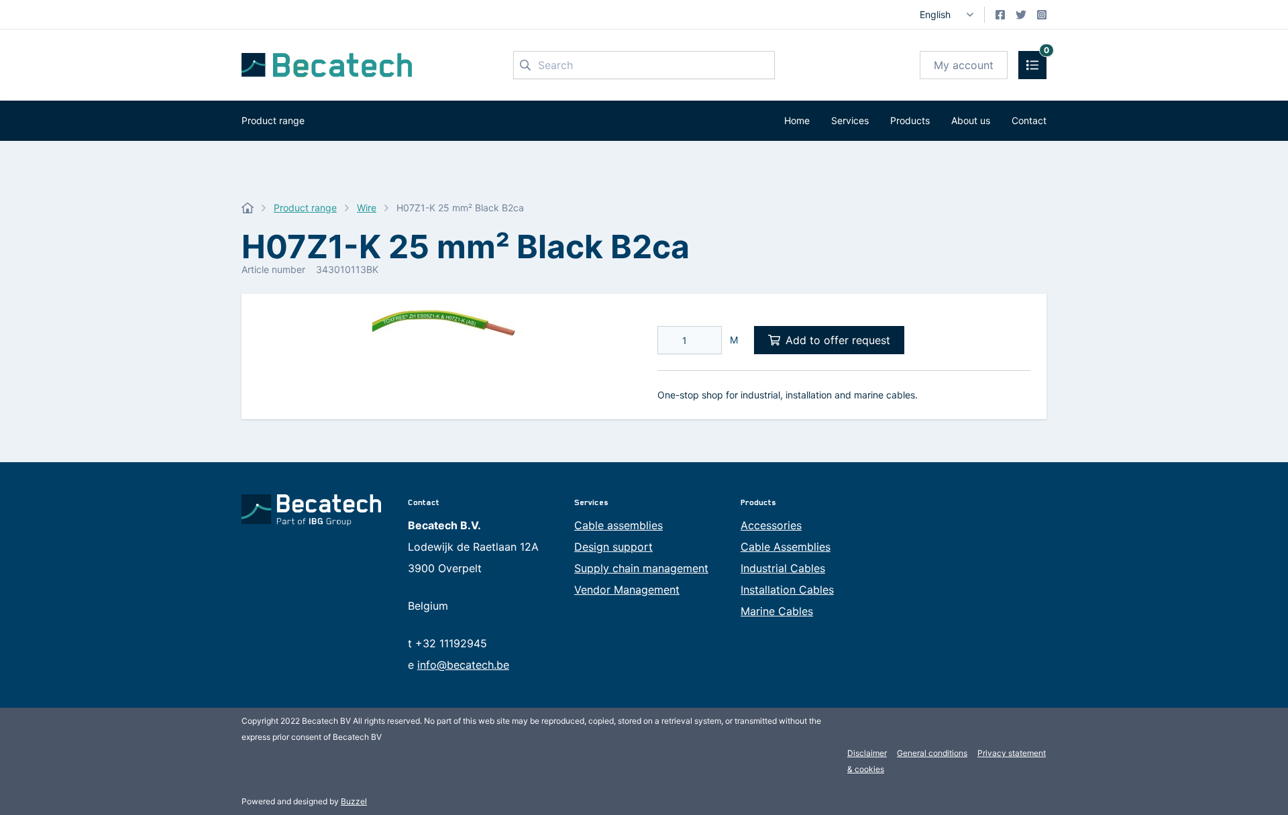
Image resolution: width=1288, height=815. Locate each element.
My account (964, 65)
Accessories (771, 525)
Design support (613, 546)
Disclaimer (867, 753)
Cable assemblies (618, 525)
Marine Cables (777, 611)
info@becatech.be (463, 664)
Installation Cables (787, 589)
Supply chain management (641, 568)
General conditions (932, 753)
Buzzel (354, 801)
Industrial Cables (783, 568)
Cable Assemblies (785, 546)
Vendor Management (627, 589)
